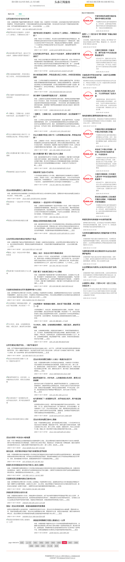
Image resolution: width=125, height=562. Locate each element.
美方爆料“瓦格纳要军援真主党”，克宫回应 (50, 95)
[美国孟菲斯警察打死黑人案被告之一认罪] (18, 520)
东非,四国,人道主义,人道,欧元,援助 (32, 475)
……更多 (46, 26)
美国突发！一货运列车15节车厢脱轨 (47, 202)
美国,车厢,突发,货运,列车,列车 (58, 217)
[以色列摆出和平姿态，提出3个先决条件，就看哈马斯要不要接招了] (18, 54)
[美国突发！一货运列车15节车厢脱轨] (18, 203)
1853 (47, 542)
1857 (70, 542)
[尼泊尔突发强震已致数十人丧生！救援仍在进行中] (18, 359)
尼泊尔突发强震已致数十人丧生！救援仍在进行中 (52, 359)
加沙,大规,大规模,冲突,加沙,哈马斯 (59, 150)
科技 (102, 1)
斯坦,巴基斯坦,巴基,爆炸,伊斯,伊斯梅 (33, 489)
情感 (27, 1)
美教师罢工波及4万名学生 (43, 172)
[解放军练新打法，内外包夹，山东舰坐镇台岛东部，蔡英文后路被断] (18, 379)
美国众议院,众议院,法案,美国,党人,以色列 (62, 233)
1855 (59, 542)
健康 (37, 1)
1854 (53, 542)
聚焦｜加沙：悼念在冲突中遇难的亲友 (48, 253)
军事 (98, 1)
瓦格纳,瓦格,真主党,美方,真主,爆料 (59, 110)
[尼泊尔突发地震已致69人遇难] (17, 419)
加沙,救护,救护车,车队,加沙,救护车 (32, 355)
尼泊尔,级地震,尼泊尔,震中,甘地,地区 (33, 448)
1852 (41, 542)
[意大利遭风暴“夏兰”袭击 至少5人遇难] (18, 154)
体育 (88, 1)
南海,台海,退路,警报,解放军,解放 (59, 342)
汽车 (34, 1)
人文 (30, 1)
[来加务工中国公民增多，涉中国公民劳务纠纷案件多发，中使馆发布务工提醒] (88, 154)
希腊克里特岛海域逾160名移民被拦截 (97, 219)
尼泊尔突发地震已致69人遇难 (44, 419)
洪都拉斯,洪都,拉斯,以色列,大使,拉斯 (33, 503)
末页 (56, 546)
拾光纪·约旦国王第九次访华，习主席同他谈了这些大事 (105, 93)
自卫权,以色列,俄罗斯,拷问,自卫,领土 (60, 50)
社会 (20, 1)
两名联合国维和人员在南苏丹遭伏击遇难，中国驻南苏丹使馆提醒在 (105, 199)
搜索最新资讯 (89, 5)
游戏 (105, 1)
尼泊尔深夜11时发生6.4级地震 (18, 437)
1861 (43, 546)
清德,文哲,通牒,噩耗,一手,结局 (58, 321)
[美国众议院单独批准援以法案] (17, 220)
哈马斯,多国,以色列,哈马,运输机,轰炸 (60, 416)
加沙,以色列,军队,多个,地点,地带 (32, 249)
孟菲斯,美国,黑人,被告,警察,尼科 (59, 533)
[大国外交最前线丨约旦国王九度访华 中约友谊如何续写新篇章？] (88, 178)
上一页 (28, 542)
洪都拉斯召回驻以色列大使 (16, 492)
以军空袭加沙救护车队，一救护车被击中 (22, 345)
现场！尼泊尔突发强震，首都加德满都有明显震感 (25, 506)
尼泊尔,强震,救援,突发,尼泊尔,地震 (59, 374)
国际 (16, 1)
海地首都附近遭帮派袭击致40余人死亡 (97, 115)
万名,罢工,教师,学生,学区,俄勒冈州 (59, 185)
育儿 (112, 1)
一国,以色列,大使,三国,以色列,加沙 (59, 131)
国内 (13, 1)
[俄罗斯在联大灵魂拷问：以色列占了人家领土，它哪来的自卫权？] (18, 33)
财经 (95, 1)
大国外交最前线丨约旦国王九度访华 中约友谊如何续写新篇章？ (106, 176)
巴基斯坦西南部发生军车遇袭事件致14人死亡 (24, 289)
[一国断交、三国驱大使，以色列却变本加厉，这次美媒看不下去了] (18, 114)
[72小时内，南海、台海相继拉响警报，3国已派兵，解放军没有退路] (18, 325)
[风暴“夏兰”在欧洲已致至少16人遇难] (18, 272)
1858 (76, 542)
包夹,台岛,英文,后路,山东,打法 (58, 395)
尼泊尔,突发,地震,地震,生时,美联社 (59, 432)
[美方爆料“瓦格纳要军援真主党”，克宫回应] (18, 96)
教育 (109, 1)
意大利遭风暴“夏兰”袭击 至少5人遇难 (48, 153)
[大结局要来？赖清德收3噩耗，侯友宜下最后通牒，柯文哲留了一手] (18, 304)
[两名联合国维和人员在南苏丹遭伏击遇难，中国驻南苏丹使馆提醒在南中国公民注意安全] (88, 201)
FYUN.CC (57, 556)
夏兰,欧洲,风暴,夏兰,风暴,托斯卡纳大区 (61, 286)
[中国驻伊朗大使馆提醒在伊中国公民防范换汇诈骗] (88, 133)
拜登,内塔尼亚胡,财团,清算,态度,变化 (60, 92)
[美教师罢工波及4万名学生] (16, 171)
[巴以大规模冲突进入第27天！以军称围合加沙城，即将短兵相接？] (18, 135)
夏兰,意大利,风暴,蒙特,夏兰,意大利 (59, 168)
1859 (31, 546)
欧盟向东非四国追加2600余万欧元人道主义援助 (25, 465)
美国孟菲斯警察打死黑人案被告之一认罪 (49, 520)
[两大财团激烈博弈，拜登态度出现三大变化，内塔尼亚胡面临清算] (18, 75)
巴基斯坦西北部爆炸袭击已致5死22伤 (21, 478)
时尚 (23, 1)
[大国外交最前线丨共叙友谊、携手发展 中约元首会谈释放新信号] (88, 54)
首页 (21, 542)
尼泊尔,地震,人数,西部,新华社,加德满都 (34, 199)
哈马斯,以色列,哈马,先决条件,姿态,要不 (61, 71)
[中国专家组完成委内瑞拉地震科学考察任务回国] (88, 20)
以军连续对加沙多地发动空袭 (17, 18)
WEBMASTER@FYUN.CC (67, 558)
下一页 (49, 546)
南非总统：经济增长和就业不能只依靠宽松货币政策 (26, 451)
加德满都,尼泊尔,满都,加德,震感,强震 (33, 516)
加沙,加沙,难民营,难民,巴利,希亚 (32, 29)
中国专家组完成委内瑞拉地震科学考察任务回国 (105, 17)
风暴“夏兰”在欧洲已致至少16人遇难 (47, 271)
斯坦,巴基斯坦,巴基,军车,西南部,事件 (33, 300)
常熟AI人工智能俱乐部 (72, 556)
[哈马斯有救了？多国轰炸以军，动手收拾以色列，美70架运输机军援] (18, 400)
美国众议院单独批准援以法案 (44, 221)
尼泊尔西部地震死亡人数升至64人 (19, 190)
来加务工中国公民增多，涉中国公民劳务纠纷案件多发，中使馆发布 (105, 152)
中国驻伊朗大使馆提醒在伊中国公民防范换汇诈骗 (105, 130)
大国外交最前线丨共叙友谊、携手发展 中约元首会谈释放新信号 (106, 52)
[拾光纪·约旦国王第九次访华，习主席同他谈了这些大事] (88, 95)
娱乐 (91, 1)
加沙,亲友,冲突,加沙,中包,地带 (58, 265)
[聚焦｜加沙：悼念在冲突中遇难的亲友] (18, 253)
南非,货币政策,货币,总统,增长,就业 (32, 462)
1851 (35, 542)
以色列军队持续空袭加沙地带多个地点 (21, 239)
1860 (37, 546)
